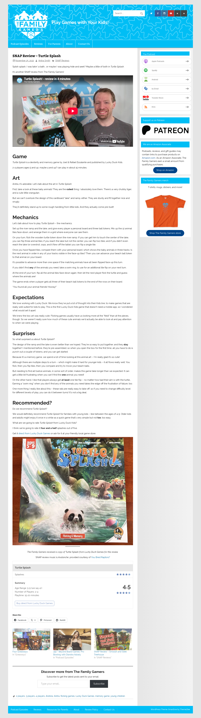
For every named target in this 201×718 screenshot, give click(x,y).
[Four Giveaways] (31, 639)
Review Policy (91, 710)
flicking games (68, 696)
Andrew (49, 696)
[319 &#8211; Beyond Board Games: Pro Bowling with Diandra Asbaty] (72, 639)
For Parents (54, 43)
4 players (40, 696)
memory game (102, 696)
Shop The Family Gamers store (165, 233)
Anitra (57, 696)
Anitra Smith (44, 60)
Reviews (38, 43)
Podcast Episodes (20, 43)
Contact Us (84, 43)
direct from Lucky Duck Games (34, 433)
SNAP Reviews (62, 60)
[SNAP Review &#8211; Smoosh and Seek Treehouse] (113, 639)
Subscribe (98, 683)
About (69, 43)
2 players (20, 696)
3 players (30, 696)
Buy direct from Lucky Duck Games (34, 603)
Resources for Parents (57, 710)
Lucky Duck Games (85, 696)
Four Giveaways (20, 651)
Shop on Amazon (165, 170)
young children (118, 696)
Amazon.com (148, 158)
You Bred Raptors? (100, 557)
